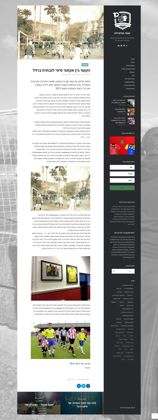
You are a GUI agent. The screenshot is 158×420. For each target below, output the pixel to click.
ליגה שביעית (119, 353)
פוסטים (85, 65)
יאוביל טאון (120, 343)
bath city (119, 289)
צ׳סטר (123, 359)
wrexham (119, 322)
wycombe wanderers (127, 326)
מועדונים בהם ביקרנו (128, 69)
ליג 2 (120, 349)
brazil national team (83, 380)
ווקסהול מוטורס (123, 339)
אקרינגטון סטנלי (119, 332)
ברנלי (124, 336)
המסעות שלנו (130, 66)
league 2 (113, 302)
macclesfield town (127, 309)
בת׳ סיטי (118, 336)
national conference (127, 312)
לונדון (131, 349)
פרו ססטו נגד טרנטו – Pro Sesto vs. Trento (118, 101)
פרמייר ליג (130, 359)
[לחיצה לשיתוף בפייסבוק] (88, 386)
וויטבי (131, 339)
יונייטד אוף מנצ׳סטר (127, 346)
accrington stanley (127, 285)
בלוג (133, 75)
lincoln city (130, 305)
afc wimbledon (128, 289)
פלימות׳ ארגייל (117, 356)
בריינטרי (131, 336)
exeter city (117, 299)
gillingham (130, 302)
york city (130, 329)
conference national (118, 295)
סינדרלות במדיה (129, 85)
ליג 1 (125, 349)
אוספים (132, 72)
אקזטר (45, 233)
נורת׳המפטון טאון (128, 356)
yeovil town (114, 326)
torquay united (129, 322)
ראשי (133, 59)
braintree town (129, 292)
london (122, 305)
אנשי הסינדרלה (122, 33)
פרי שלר (64, 75)
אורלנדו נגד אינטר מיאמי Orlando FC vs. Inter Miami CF (118, 120)
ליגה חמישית (129, 353)
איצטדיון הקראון (120, 329)
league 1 (121, 302)
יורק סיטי (116, 346)
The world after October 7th (120, 110)
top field (118, 319)
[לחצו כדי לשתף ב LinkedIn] (79, 386)
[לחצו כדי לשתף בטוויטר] (83, 386)
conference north (128, 299)
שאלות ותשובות (130, 82)
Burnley (119, 292)
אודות (133, 62)
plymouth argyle (128, 319)
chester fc (130, 295)
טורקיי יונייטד (129, 343)
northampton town (127, 316)
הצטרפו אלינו (130, 89)
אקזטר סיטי (130, 332)
